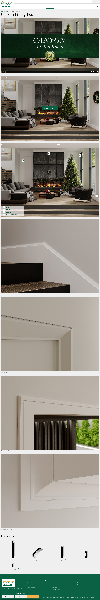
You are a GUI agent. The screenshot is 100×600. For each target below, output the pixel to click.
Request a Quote (86, 2)
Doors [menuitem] (24, 6)
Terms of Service (74, 597)
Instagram (81, 585)
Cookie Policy (82, 597)
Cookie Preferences (90, 597)
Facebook (81, 583)
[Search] (97, 6)
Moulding (54, 583)
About (73, 2)
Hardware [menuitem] (31, 6)
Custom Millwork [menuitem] (40, 6)
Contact (79, 2)
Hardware (54, 587)
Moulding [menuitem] (18, 6)
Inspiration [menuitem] (50, 6)
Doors (53, 585)
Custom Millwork (56, 589)
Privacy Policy (66, 597)
